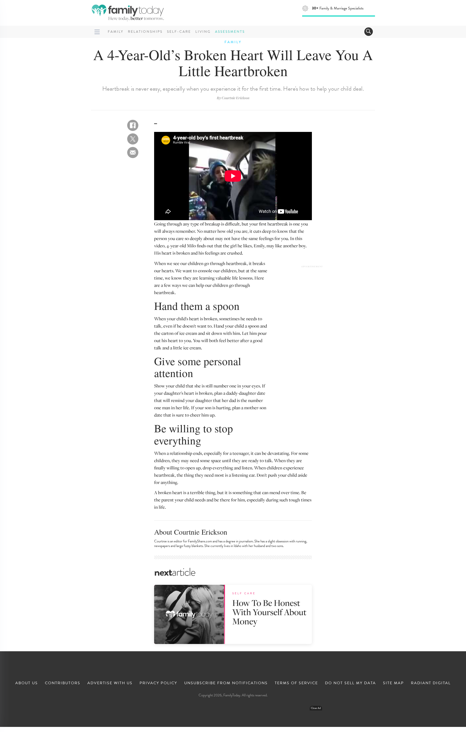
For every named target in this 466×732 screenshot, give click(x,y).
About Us (26, 683)
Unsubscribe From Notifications (226, 683)
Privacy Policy (158, 683)
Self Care (244, 593)
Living (203, 31)
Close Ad (316, 708)
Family (116, 31)
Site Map (393, 683)
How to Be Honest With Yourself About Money (269, 612)
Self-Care (179, 31)
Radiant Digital (431, 683)
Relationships (145, 31)
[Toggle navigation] (369, 32)
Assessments (230, 31)
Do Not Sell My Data (350, 683)
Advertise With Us (110, 683)
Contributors (62, 683)
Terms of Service (296, 683)
